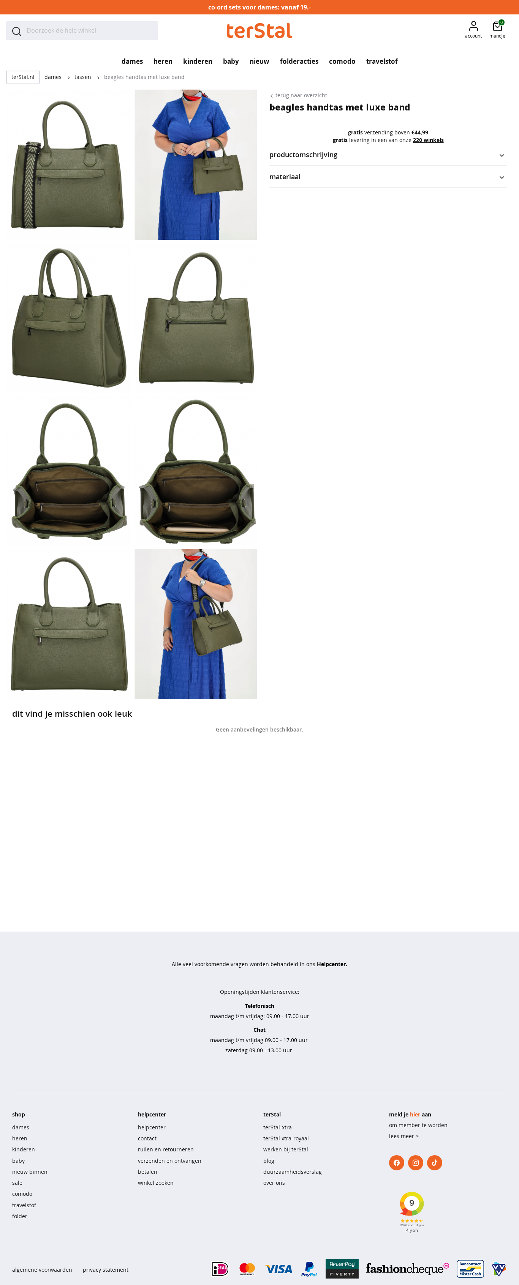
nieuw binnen (29, 1171)
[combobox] (82, 30)
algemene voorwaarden (42, 1269)
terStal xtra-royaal (286, 1138)
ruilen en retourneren (166, 1149)
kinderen (23, 1149)
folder (19, 1216)
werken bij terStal (285, 1149)
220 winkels (428, 139)
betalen (147, 1171)
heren (19, 1138)
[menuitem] (132, 58)
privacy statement (105, 1269)
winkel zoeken (156, 1182)
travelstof (24, 1205)
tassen (83, 76)
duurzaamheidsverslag (292, 1171)
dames (53, 76)
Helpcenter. (332, 964)
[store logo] (260, 30)
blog (268, 1160)
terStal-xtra (277, 1127)
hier (415, 1114)
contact (147, 1138)
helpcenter (152, 1127)
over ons (274, 1182)
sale (17, 1182)
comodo (22, 1193)
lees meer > (404, 1136)
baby (18, 1160)
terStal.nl (23, 76)
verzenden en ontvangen (169, 1160)
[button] (473, 30)
